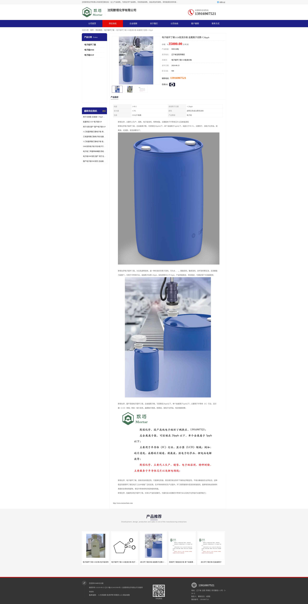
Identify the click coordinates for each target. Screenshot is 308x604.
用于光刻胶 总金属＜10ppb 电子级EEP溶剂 (94, 117)
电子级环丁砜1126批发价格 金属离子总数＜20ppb (216, 562)
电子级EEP (89, 55)
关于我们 (154, 23)
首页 (92, 30)
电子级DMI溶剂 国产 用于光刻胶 (94, 156)
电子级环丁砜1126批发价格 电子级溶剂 (97, 562)
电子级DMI (89, 50)
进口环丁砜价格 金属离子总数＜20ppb (125, 562)
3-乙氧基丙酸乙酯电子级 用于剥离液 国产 (94, 132)
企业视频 (133, 23)
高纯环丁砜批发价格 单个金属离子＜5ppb (155, 562)
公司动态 (174, 23)
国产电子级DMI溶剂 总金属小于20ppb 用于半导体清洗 (94, 161)
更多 (104, 111)
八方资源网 (102, 595)
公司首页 (92, 23)
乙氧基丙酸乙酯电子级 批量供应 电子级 (94, 136)
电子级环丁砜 (109, 30)
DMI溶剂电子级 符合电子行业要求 (94, 146)
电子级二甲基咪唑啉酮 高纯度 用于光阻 (94, 151)
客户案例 (195, 23)
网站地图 (126, 595)
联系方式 (215, 23)
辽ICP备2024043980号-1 (113, 587)
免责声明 (110, 595)
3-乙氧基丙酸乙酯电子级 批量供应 (94, 141)
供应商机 (113, 23)
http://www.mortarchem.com (123, 503)
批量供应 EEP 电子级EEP (92, 122)
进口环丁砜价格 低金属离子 (182, 562)
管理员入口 (118, 595)
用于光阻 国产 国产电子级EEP (94, 127)
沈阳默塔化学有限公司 (130, 587)
